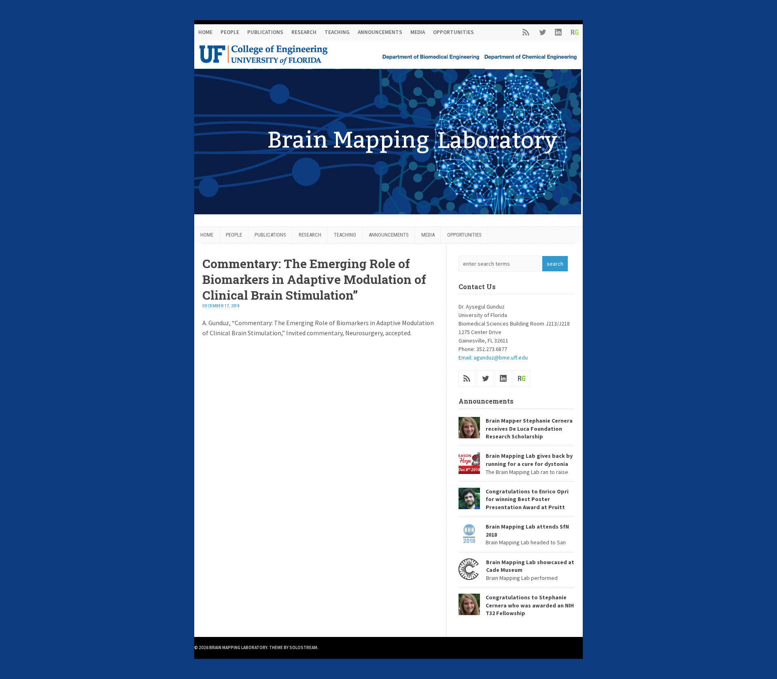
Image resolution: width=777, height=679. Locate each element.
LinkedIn (558, 32)
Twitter (542, 32)
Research (303, 32)
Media (417, 32)
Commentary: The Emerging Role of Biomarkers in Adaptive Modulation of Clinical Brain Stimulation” (314, 279)
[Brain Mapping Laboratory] (387, 212)
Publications (265, 32)
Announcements (380, 32)
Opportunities (453, 32)
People (230, 32)
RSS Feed (526, 32)
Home (205, 32)
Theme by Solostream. (293, 647)
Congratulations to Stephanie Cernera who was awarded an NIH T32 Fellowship (530, 605)
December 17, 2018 (220, 306)
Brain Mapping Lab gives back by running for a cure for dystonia (529, 459)
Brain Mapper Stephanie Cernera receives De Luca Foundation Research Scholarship (529, 428)
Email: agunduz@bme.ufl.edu (493, 357)
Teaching (337, 32)
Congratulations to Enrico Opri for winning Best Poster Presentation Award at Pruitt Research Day (514, 503)
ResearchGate (575, 32)
